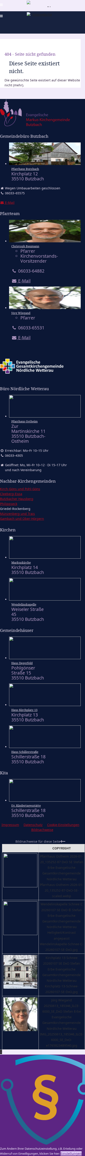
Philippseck (8, 504)
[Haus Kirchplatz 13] (45, 705)
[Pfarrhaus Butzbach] (45, 164)
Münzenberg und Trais (17, 513)
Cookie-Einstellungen (63, 825)
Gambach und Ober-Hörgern (22, 518)
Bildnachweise (42, 830)
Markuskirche (21, 562)
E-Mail (24, 281)
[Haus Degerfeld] (45, 658)
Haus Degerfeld (22, 663)
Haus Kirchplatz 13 (24, 710)
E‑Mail (9, 202)
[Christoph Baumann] (45, 241)
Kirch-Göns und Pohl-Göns (20, 489)
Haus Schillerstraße (24, 752)
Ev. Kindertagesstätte (26, 805)
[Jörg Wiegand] (45, 308)
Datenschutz (33, 825)
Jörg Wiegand (20, 313)
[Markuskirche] (45, 557)
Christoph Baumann (25, 246)
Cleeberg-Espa (11, 494)
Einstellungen (71, 1153)
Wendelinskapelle (23, 604)
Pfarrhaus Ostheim (24, 421)
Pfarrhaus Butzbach (25, 169)
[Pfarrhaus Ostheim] (45, 416)
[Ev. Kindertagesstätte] (45, 800)
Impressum (10, 825)
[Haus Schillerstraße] (45, 747)
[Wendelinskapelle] (45, 599)
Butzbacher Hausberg (16, 499)
